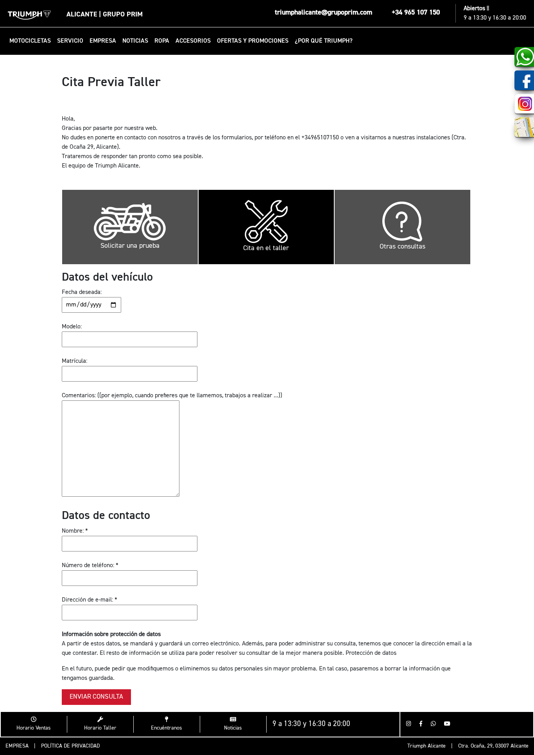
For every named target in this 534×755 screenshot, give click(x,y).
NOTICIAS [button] (135, 41)
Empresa (17, 746)
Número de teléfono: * (90, 565)
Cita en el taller (266, 248)
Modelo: (72, 327)
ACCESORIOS (193, 41)
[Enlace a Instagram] (408, 724)
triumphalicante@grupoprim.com (323, 12)
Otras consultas (402, 246)
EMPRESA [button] (103, 41)
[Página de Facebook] (420, 724)
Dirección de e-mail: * (89, 600)
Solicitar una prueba (129, 245)
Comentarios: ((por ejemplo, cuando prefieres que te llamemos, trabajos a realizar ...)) (172, 396)
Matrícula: (74, 361)
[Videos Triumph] (447, 724)
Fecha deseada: (82, 292)
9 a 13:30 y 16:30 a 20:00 (495, 18)
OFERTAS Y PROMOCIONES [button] (253, 41)
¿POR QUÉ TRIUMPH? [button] (324, 41)
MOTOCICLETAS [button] (30, 41)
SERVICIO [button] (70, 41)
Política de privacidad (70, 746)
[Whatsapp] (433, 724)
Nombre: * (75, 531)
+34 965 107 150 (416, 12)
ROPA (161, 41)
